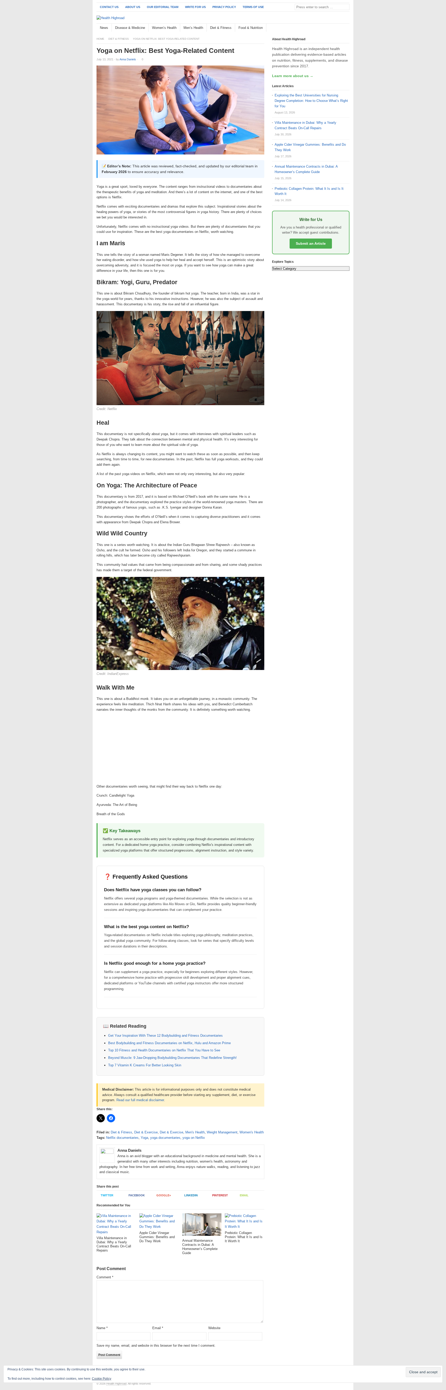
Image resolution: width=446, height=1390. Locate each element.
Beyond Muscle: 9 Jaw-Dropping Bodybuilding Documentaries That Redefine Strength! (172, 1058)
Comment (105, 1277)
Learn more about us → (292, 76)
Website (214, 1328)
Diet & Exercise (146, 1132)
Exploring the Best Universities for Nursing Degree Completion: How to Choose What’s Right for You (311, 100)
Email (244, 1195)
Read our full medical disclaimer (140, 1100)
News (104, 28)
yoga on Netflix (193, 1138)
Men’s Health (193, 28)
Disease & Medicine (130, 28)
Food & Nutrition (250, 28)
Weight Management (222, 1132)
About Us (132, 7)
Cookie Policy (101, 1378)
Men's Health (195, 1132)
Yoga (144, 1138)
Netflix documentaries (122, 1138)
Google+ (163, 1195)
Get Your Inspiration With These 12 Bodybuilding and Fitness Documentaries (165, 1035)
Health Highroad (116, 1383)
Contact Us (109, 7)
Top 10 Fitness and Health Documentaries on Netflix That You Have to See (164, 1050)
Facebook (137, 1195)
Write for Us (195, 7)
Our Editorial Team (162, 7)
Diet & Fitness (221, 28)
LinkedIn (191, 1195)
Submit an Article (311, 243)
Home (100, 38)
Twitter (107, 1195)
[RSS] (346, 28)
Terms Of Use (253, 7)
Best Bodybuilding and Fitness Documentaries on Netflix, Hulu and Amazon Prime (169, 1043)
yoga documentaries (165, 1138)
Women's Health (252, 1132)
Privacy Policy (224, 7)
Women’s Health (164, 28)
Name (102, 1328)
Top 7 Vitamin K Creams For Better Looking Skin (144, 1065)
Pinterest (220, 1195)
